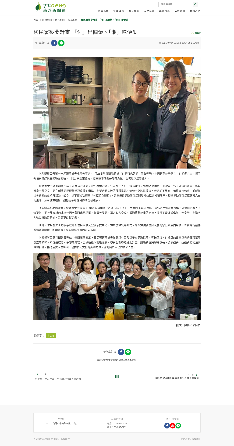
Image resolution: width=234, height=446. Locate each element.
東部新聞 (73, 19)
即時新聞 (47, 19)
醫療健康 (118, 11)
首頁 (35, 19)
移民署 (51, 335)
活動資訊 (179, 11)
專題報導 (164, 11)
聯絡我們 (195, 11)
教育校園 (134, 11)
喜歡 (198, 33)
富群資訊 (196, 439)
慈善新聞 (103, 11)
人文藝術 (149, 11)
